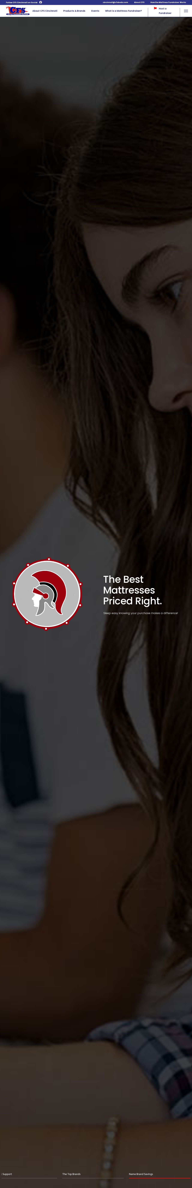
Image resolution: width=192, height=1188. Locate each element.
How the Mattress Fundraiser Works (168, 2)
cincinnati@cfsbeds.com (115, 2)
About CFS (139, 2)
